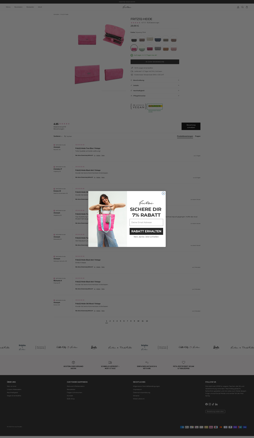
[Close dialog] (163, 193)
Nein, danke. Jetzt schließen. (146, 237)
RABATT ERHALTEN (146, 231)
